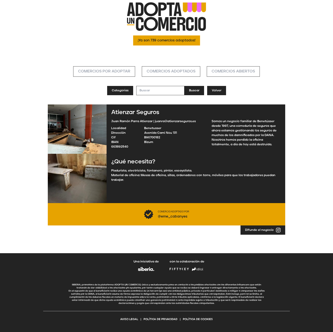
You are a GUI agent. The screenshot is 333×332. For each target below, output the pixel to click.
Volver (216, 90)
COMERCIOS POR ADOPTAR (104, 71)
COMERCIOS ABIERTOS (233, 71)
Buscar (194, 90)
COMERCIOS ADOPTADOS (171, 71)
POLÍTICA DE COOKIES (198, 319)
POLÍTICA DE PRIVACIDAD (160, 319)
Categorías (120, 90)
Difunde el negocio (259, 230)
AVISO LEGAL (129, 319)
